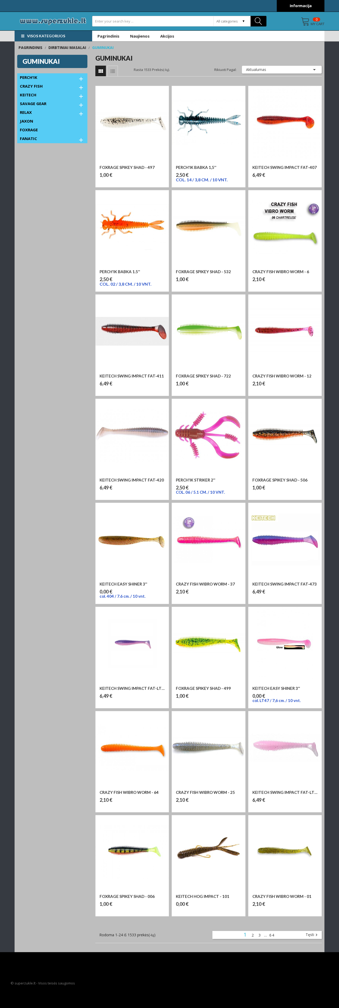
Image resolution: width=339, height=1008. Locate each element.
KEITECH (28, 94)
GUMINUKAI (41, 61)
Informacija (301, 5)
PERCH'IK (28, 77)
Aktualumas (282, 69)
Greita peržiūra (135, 162)
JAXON (26, 121)
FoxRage (29, 129)
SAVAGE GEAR (33, 103)
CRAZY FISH (31, 86)
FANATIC (28, 138)
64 (272, 935)
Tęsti (312, 935)
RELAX (26, 112)
